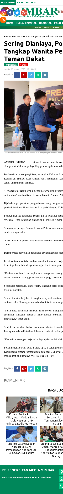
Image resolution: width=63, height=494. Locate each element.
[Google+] (24, 75)
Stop (24, 65)
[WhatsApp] (38, 75)
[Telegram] (45, 75)
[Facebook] (17, 75)
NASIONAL (45, 23)
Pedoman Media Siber (25, 477)
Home (7, 36)
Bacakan (12, 65)
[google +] (24, 12)
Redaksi (6, 477)
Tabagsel (46, 28)
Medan (38, 28)
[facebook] (10, 12)
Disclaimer (46, 477)
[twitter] (17, 12)
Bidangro (57, 28)
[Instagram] (3, 12)
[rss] (3, 20)
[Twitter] (31, 75)
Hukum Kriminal (19, 36)
